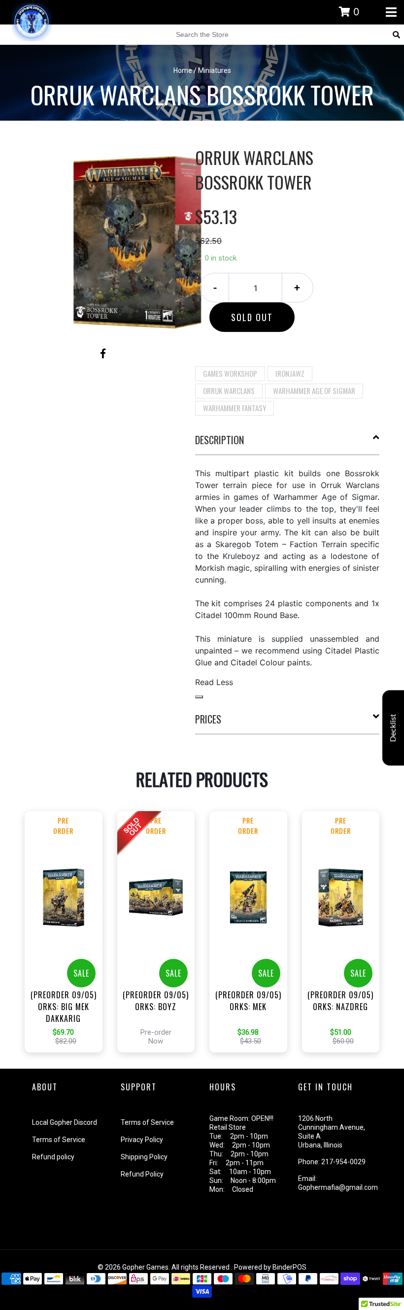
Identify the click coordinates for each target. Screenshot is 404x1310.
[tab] (287, 443)
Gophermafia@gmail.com (338, 1187)
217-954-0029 (343, 1162)
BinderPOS (289, 1267)
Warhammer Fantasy (234, 407)
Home (182, 70)
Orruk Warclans (229, 390)
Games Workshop (230, 373)
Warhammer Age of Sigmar (314, 390)
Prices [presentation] (208, 719)
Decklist (393, 728)
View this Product (68, 946)
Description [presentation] (219, 439)
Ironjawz (289, 373)
